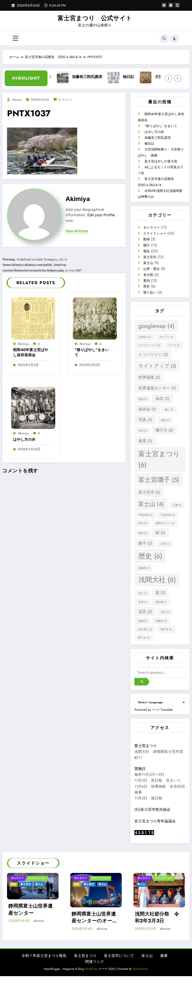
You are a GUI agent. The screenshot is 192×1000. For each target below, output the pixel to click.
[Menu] (15, 38)
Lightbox (144, 337)
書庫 (164, 955)
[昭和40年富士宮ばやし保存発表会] (33, 318)
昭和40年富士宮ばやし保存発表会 (30, 352)
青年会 (166, 629)
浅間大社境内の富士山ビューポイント (159, 917)
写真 (145, 419)
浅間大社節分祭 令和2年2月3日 (96, 917)
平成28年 (168, 515)
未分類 (148, 274)
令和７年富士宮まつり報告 (44, 955)
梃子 (145, 543)
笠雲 (142, 602)
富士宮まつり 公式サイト (95, 18)
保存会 (147, 409)
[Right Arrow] (177, 78)
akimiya (17, 100)
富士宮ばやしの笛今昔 (160, 161)
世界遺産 (149, 377)
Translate (167, 709)
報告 (146, 251)
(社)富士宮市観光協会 (152, 809)
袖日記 (114, 76)
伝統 (142, 399)
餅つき (143, 637)
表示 (165, 612)
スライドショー (154, 233)
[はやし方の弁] (33, 407)
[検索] (164, 38)
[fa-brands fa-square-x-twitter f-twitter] (170, 5)
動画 (146, 239)
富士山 (148, 262)
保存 (162, 398)
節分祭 (160, 602)
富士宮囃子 (158, 479)
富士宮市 (149, 257)
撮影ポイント (164, 523)
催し (169, 409)
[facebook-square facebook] (164, 5)
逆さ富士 (145, 629)
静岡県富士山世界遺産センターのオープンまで (33, 917)
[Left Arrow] (168, 78)
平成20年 (145, 515)
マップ (173, 345)
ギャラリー (151, 227)
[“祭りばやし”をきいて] (95, 318)
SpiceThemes (140, 969)
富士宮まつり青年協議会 (155, 821)
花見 (145, 611)
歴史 (146, 286)
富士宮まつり (159, 459)
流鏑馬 (143, 568)
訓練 (142, 621)
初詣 (165, 420)
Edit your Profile (101, 215)
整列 (142, 533)
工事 (177, 505)
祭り (142, 593)
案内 (146, 280)
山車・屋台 (151, 268)
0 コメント (66, 100)
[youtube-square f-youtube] (177, 5)
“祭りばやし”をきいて (92, 352)
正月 (165, 544)
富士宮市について (119, 955)
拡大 (142, 523)
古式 (142, 430)
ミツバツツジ (153, 354)
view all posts (77, 231)
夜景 (145, 441)
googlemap (156, 326)
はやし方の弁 (24, 439)
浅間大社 (157, 580)
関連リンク (94, 961)
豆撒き (160, 621)
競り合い (149, 292)
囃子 (146, 245)
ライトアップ (157, 366)
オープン (166, 337)
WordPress (91, 969)
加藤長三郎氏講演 (73, 76)
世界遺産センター (157, 388)
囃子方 (164, 430)
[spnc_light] (174, 38)
